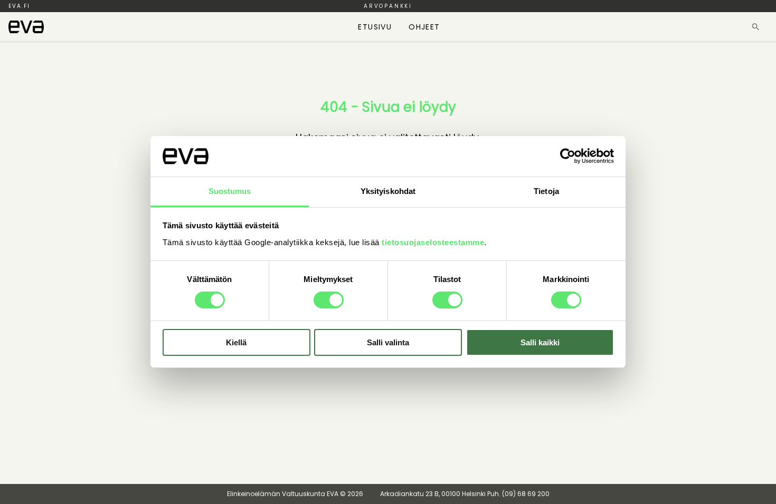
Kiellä (236, 342)
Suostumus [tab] (230, 191)
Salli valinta (388, 342)
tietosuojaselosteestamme (433, 242)
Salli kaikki (540, 342)
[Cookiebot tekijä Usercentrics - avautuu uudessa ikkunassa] (568, 156)
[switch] (329, 300)
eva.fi (19, 6)
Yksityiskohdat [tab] (388, 191)
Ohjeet (424, 27)
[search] (755, 27)
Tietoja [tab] (546, 191)
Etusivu (375, 27)
